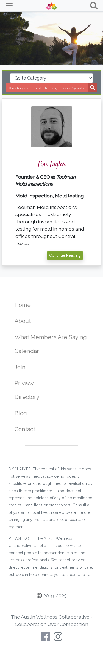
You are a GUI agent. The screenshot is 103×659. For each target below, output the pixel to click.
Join (20, 367)
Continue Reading (65, 255)
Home (23, 304)
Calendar (27, 351)
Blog (21, 413)
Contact (25, 429)
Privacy (24, 383)
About (23, 320)
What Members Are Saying (51, 337)
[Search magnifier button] (92, 87)
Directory (27, 396)
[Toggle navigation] (9, 6)
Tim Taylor (51, 164)
